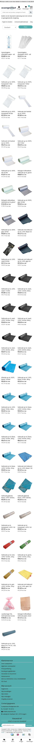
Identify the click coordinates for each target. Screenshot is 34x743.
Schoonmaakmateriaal (21, 22)
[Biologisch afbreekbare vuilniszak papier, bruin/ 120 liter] (25, 603)
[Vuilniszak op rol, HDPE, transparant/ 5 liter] (8, 71)
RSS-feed (4, 681)
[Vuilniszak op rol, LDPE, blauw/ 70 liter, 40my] (25, 367)
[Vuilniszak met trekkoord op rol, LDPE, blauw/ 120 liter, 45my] (25, 455)
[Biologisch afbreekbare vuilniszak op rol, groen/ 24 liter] (8, 189)
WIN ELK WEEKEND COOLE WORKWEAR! (13, 679)
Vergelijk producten (7, 699)
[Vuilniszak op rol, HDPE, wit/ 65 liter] (8, 160)
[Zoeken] (30, 12)
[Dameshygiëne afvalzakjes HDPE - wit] (25, 42)
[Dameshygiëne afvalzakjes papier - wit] (8, 42)
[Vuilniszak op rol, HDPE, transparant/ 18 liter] (25, 71)
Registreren (4, 689)
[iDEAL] (18, 735)
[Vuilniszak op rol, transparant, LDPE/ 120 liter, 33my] (8, 515)
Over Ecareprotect (6, 663)
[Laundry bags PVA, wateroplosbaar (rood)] (8, 603)
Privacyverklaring (6, 669)
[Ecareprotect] (8, 8)
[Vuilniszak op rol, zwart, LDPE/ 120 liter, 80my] (25, 278)
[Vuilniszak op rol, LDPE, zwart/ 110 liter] (8, 278)
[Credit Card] (13, 735)
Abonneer (29, 725)
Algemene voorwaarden (8, 666)
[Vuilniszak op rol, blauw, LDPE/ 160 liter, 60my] (25, 426)
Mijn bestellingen (6, 691)
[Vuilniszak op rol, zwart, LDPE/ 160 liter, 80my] (25, 308)
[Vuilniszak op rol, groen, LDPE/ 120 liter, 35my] (25, 544)
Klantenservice (5, 676)
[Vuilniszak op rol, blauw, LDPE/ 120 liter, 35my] (8, 455)
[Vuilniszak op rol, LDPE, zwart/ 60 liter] (8, 249)
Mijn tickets (4, 694)
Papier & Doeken (7, 22)
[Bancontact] (24, 735)
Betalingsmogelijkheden (8, 671)
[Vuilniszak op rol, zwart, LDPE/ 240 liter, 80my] (25, 337)
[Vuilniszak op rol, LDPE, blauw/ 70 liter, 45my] (8, 396)
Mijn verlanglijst (6, 696)
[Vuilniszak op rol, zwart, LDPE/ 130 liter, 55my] (8, 308)
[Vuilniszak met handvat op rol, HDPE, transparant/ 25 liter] (25, 101)
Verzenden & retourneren (8, 674)
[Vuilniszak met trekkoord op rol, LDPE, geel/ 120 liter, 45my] (25, 574)
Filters (25, 27)
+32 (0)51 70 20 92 (8, 709)
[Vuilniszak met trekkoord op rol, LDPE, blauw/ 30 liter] (25, 219)
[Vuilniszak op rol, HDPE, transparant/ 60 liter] (8, 101)
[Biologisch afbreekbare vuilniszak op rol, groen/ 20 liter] (25, 160)
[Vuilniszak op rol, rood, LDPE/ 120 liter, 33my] (8, 544)
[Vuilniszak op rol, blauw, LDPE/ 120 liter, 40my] (8, 426)
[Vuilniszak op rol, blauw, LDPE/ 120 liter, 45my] (25, 396)
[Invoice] (30, 735)
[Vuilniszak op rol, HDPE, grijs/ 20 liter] (25, 189)
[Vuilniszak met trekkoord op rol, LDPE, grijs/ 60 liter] (25, 249)
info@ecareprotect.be (9, 711)
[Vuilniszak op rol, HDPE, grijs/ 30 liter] (8, 219)
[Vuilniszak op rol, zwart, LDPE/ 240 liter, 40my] (8, 337)
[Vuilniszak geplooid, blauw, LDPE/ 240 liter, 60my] (25, 485)
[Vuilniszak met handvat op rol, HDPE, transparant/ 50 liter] (8, 130)
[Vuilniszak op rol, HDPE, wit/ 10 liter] (25, 130)
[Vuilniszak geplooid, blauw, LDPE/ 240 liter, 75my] (8, 485)
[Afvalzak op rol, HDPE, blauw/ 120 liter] (8, 367)
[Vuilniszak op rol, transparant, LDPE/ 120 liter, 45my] (25, 515)
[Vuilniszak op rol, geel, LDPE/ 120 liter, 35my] (8, 574)
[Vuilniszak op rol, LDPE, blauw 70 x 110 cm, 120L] (8, 633)
